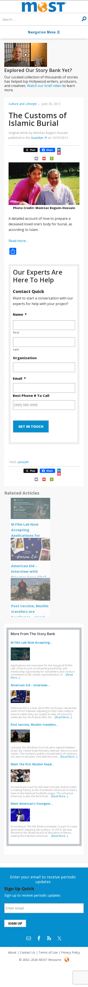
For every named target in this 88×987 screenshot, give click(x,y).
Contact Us (27, 952)
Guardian (37, 138)
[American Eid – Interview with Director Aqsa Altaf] (21, 703)
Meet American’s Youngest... (32, 804)
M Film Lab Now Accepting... (31, 642)
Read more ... (19, 240)
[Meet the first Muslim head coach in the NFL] (21, 783)
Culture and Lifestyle (23, 104)
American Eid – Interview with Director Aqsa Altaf (28, 571)
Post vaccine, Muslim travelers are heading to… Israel (29, 611)
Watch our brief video (44, 85)
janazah (23, 462)
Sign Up (15, 923)
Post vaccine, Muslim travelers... (34, 724)
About (12, 952)
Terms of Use (48, 952)
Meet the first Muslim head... (32, 764)
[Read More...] (63, 717)
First (16, 332)
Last (16, 349)
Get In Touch (30, 426)
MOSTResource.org (44, 6)
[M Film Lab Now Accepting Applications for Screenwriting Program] (21, 661)
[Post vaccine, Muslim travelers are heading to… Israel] (21, 743)
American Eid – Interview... (30, 685)
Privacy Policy (70, 952)
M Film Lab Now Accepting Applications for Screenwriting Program (25, 535)
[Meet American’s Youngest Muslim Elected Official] (21, 822)
